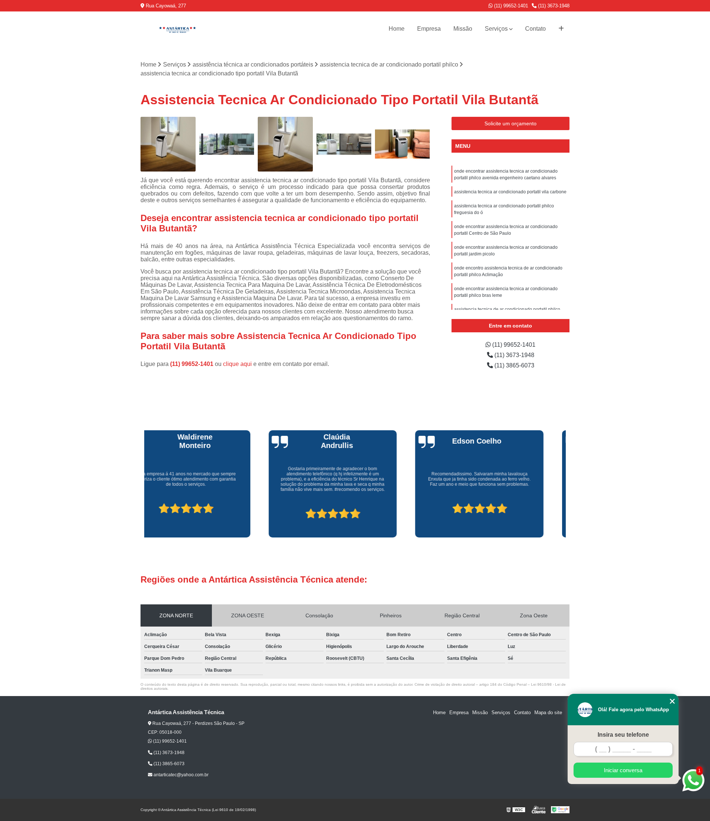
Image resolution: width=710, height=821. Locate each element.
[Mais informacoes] (561, 28)
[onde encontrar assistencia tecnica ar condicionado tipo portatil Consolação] (402, 144)
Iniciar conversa (623, 770)
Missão (462, 29)
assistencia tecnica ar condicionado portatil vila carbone (510, 191)
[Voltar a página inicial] (177, 29)
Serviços (496, 29)
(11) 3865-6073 (513, 365)
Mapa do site (548, 712)
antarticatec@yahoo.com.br (180, 774)
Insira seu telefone (623, 735)
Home (397, 29)
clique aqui (237, 364)
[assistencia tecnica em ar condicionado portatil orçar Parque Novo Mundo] (168, 144)
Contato (535, 29)
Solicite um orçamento (510, 123)
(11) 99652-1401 (510, 6)
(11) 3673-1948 (553, 6)
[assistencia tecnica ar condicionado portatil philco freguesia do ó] (226, 144)
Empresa (429, 29)
